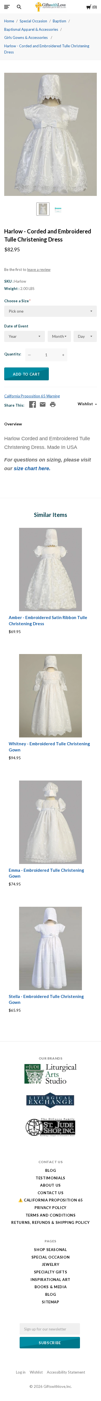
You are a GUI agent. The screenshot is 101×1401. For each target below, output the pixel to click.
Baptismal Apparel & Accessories (31, 29)
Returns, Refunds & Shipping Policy (50, 1222)
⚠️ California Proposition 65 (50, 1200)
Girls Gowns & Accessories (26, 37)
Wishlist (86, 404)
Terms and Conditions (51, 1215)
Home (9, 21)
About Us (50, 1185)
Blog (50, 1170)
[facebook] (32, 404)
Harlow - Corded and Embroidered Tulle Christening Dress (46, 49)
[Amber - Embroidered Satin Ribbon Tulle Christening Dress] (50, 569)
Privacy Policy (50, 1207)
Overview (13, 423)
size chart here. (31, 468)
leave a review (38, 269)
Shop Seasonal (50, 1249)
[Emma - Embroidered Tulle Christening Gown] (50, 822)
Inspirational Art (50, 1279)
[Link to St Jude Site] (50, 1136)
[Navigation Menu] (7, 7)
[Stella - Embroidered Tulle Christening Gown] (50, 948)
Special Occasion (33, 21)
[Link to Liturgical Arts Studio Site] (50, 1082)
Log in (21, 1372)
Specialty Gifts (50, 1272)
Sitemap (50, 1302)
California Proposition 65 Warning (32, 396)
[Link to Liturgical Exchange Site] (50, 1112)
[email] (42, 404)
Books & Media (50, 1287)
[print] (52, 404)
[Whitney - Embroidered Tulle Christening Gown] (50, 695)
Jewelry (50, 1264)
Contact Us (51, 1193)
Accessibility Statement (66, 1372)
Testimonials (50, 1178)
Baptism (59, 21)
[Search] (19, 7)
